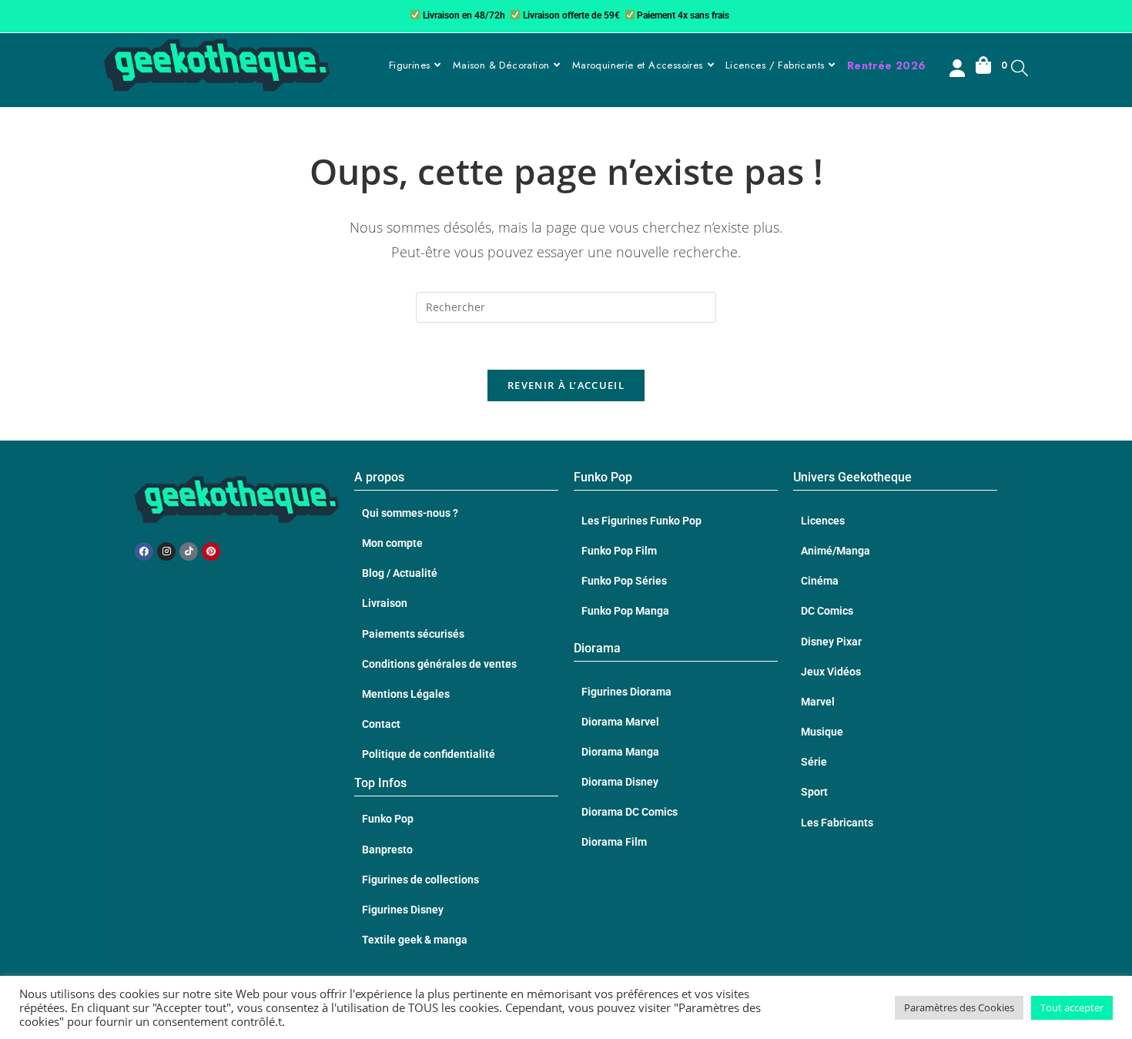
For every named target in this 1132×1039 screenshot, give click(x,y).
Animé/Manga (835, 551)
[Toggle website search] (1019, 67)
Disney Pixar (831, 641)
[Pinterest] (211, 551)
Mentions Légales (406, 694)
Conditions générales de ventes (439, 664)
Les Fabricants (837, 822)
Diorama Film (614, 842)
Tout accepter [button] (1072, 1007)
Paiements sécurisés (413, 634)
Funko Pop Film (619, 551)
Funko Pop (388, 819)
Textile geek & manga (414, 939)
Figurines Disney (403, 909)
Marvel (818, 701)
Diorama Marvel (620, 722)
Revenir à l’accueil (566, 385)
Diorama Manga (620, 752)
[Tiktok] (188, 551)
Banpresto (387, 849)
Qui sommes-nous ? (410, 513)
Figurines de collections (420, 879)
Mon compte (392, 543)
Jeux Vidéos (831, 671)
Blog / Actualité (399, 573)
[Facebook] (144, 551)
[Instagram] (166, 551)
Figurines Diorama (626, 691)
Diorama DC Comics (629, 812)
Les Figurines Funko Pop (641, 520)
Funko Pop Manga (625, 611)
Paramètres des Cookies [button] (959, 1007)
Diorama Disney (619, 782)
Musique (822, 732)
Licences (823, 520)
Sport (814, 792)
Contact (381, 724)
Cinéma (820, 581)
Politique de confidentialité (428, 754)
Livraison (384, 603)
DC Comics (827, 611)
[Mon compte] (959, 70)
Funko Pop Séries (624, 581)
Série (814, 762)
